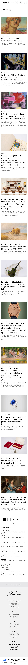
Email (11, 617)
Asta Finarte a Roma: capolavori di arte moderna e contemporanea (12, 566)
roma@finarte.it (15, 627)
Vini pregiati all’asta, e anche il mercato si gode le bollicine (12, 546)
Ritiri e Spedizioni (14, 649)
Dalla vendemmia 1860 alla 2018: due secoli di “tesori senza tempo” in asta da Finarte (13, 551)
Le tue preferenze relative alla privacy (15, 659)
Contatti (14, 641)
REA (11, 606)
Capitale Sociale (12, 607)
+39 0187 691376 (16, 634)
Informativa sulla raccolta (9, 663)
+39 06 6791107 (16, 624)
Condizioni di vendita (14, 644)
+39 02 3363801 (16, 614)
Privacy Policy (14, 646)
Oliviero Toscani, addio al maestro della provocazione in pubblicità (13, 560)
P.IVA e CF (11, 604)
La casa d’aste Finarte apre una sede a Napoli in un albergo (12, 537)
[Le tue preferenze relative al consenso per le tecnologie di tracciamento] (7, 662)
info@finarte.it (15, 617)
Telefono (11, 614)
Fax (10, 616)
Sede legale (11, 601)
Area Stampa (14, 643)
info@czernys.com (15, 637)
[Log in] (20, 2)
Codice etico (14, 647)
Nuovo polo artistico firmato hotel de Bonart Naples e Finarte (13, 532)
